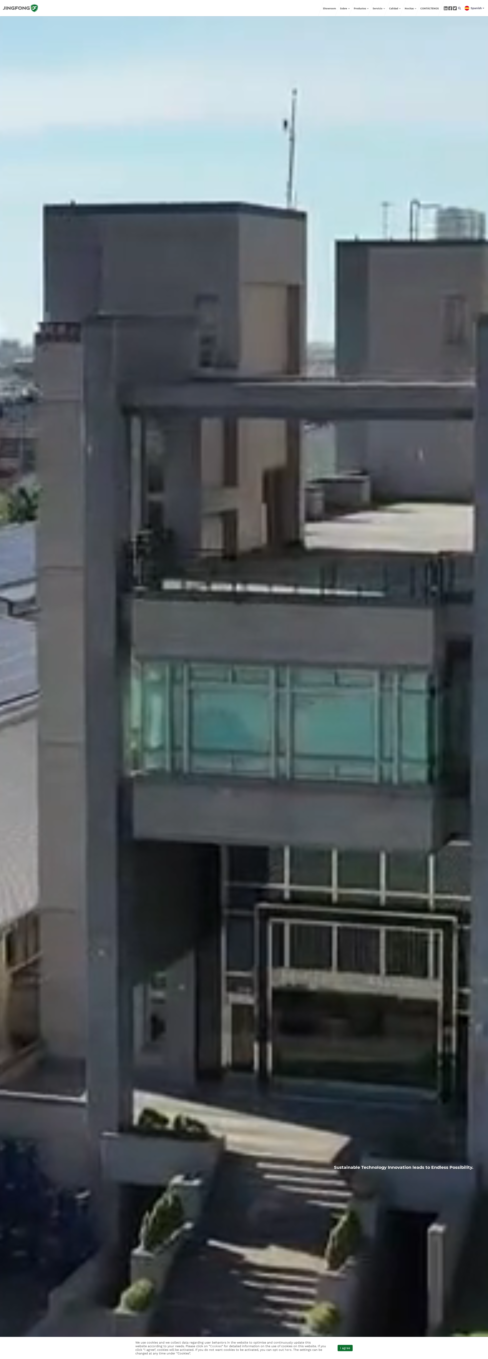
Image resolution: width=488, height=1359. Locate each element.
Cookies (216, 1346)
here (288, 1350)
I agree (345, 1348)
